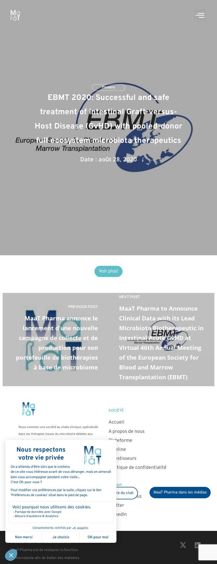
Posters (108, 87)
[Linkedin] (197, 545)
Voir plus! (108, 271)
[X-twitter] (183, 545)
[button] (200, 15)
